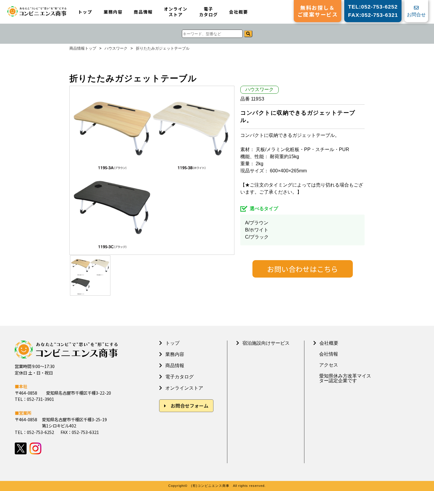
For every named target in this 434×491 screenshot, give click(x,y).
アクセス (328, 365)
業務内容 (113, 12)
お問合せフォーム (189, 405)
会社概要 (238, 12)
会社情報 (328, 354)
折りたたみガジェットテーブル (163, 49)
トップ (85, 12)
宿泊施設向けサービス (266, 343)
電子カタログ (208, 11)
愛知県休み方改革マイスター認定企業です (345, 378)
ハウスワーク (116, 49)
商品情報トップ (82, 49)
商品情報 (143, 12)
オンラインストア (175, 11)
